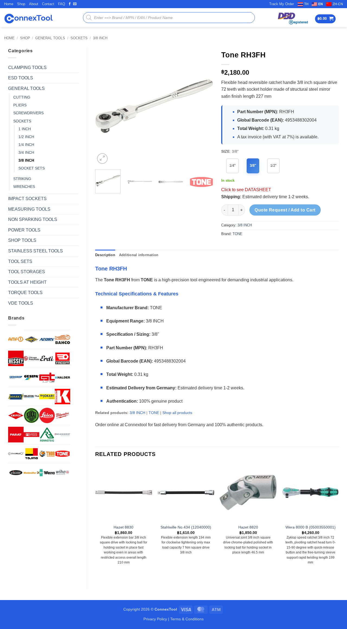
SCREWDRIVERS (28, 113)
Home (8, 4)
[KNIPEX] (16, 415)
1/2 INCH (26, 137)
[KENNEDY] (62, 396)
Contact (48, 4)
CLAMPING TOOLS (27, 67)
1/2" (273, 166)
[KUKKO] (31, 415)
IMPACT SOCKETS (27, 198)
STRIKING (22, 179)
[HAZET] (16, 396)
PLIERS (20, 105)
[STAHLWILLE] (16, 453)
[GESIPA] (31, 377)
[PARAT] (16, 434)
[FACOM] (62, 358)
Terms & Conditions (187, 619)
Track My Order (281, 4)
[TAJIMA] (31, 453)
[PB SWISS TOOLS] (31, 434)
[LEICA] (47, 415)
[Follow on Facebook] (69, 4)
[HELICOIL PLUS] (31, 396)
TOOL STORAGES (26, 271)
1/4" (232, 166)
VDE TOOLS (20, 303)
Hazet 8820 (248, 527)
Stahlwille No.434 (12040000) (185, 527)
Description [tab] (105, 255)
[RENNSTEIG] (47, 434)
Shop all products (177, 412)
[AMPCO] (31, 339)
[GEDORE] (16, 377)
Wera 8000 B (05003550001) (310, 527)
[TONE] (62, 453)
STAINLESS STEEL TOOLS (35, 251)
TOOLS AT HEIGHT (27, 282)
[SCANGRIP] (62, 434)
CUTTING (21, 97)
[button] (325, 18)
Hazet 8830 (123, 527)
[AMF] (16, 339)
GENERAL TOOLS (50, 38)
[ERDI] (47, 358)
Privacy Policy (155, 619)
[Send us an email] (74, 4)
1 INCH (24, 129)
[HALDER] (62, 377)
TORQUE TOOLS (25, 292)
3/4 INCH (26, 152)
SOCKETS (79, 38)
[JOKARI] (47, 396)
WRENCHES (24, 186)
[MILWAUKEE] (62, 415)
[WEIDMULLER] (31, 472)
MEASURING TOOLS (29, 209)
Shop (21, 4)
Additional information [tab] (139, 255)
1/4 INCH (26, 144)
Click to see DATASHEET (246, 189)
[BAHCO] (62, 339)
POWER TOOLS (24, 230)
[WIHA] (62, 472)
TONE (237, 234)
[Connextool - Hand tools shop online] (28, 17)
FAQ (61, 4)
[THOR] (47, 453)
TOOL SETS (20, 261)
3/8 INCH (100, 38)
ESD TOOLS (20, 78)
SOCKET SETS (31, 168)
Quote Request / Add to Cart (285, 210)
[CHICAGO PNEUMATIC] (31, 358)
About (33, 4)
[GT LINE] (47, 377)
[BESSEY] (16, 358)
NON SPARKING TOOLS (32, 219)
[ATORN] (47, 339)
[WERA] (47, 472)
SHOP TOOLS (22, 240)
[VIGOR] (16, 472)
